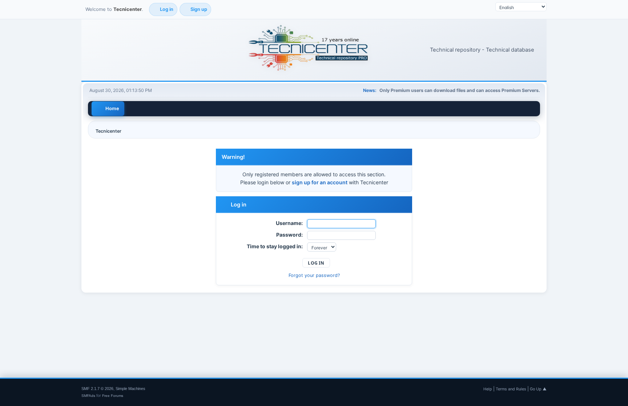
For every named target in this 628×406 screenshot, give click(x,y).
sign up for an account (319, 182)
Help (487, 388)
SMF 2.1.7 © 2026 (97, 388)
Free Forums (112, 396)
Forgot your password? (314, 275)
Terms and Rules (511, 388)
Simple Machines (130, 388)
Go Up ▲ (538, 388)
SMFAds (88, 396)
